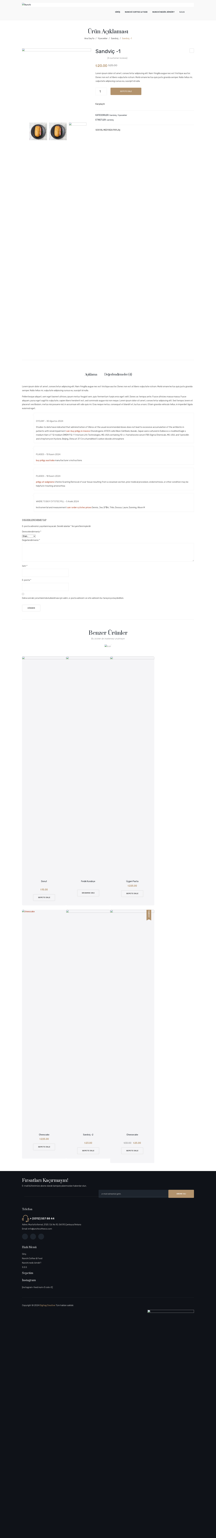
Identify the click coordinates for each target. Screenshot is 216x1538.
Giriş (117, 12)
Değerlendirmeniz (31, 540)
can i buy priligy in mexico (78, 431)
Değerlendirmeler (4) (118, 375)
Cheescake (44, 1134)
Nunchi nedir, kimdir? (163, 12)
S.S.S (182, 12)
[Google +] (142, 130)
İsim (24, 566)
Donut (44, 881)
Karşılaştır (100, 104)
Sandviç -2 (88, 1134)
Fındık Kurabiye (88, 881)
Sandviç (115, 38)
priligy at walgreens (45, 482)
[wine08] (78, 232)
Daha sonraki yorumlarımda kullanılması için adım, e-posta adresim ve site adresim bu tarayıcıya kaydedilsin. (73, 598)
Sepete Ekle (126, 91)
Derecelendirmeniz (31, 531)
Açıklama (91, 375)
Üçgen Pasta (132, 881)
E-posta (26, 580)
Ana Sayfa (89, 38)
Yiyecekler (103, 38)
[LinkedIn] (148, 130)
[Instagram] (41, 1236)
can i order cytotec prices (79, 507)
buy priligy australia (45, 460)
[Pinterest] (136, 130)
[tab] (91, 374)
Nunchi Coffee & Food (136, 12)
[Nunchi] (26, 5)
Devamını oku (88, 893)
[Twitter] (130, 130)
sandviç (110, 120)
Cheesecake (132, 1134)
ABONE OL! (181, 1194)
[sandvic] (38, 131)
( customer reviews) (117, 58)
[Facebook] (124, 130)
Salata (192, 51)
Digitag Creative (47, 1305)
